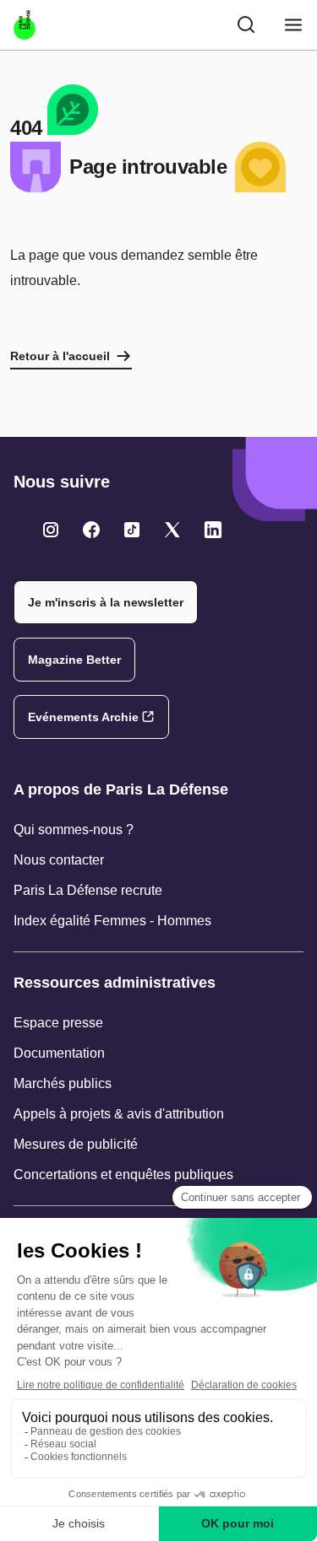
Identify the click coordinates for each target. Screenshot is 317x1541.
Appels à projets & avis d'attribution (119, 1114)
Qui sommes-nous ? (74, 829)
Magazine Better (74, 659)
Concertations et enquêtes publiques (123, 1174)
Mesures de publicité (76, 1144)
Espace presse (58, 1023)
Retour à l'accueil (60, 356)
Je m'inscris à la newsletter (105, 602)
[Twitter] (51, 530)
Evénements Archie (83, 717)
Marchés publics (63, 1083)
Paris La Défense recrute (88, 890)
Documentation (59, 1053)
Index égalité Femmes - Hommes (112, 920)
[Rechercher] (246, 24)
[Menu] (293, 24)
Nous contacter (59, 860)
